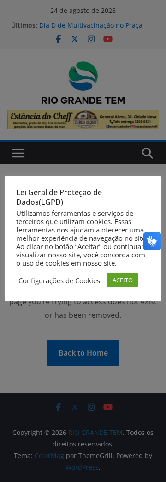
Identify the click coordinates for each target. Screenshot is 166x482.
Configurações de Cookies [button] (59, 280)
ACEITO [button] (123, 280)
